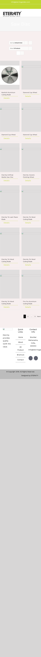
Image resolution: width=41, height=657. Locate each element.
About (20, 342)
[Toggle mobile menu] (37, 13)
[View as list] (22, 53)
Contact (20, 360)
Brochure (20, 355)
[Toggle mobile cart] (34, 13)
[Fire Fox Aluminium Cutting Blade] (31, 284)
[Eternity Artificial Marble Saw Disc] (9, 157)
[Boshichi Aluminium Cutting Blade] (9, 75)
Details (6, 98)
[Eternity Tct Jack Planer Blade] (9, 199)
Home (20, 337)
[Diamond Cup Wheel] (31, 75)
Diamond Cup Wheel (30, 92)
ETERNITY (34, 375)
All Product (20, 348)
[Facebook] (31, 358)
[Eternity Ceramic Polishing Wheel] (31, 157)
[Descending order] (30, 43)
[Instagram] (36, 358)
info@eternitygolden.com (20, 2)
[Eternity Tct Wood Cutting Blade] (31, 199)
